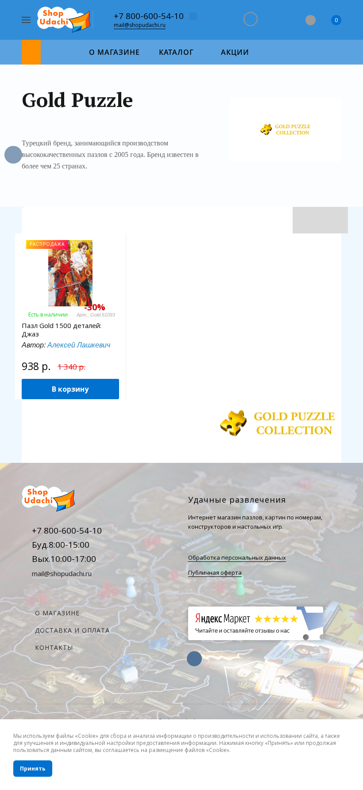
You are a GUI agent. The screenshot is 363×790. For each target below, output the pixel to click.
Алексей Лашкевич (78, 345)
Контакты (54, 647)
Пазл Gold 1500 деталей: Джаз (61, 329)
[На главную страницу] (65, 20)
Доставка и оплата (72, 630)
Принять (33, 768)
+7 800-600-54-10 (149, 16)
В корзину (70, 389)
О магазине (57, 613)
